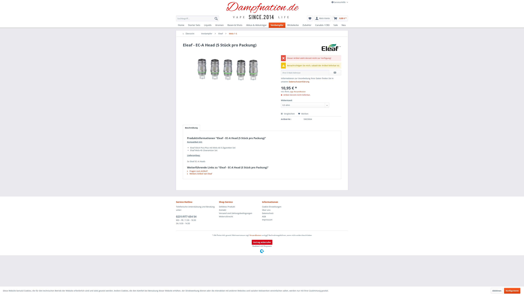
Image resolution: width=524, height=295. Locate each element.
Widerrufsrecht (226, 216)
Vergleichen (289, 113)
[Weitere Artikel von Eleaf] (331, 47)
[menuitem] (197, 18)
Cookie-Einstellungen (271, 206)
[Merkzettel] (310, 18)
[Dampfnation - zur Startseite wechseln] (263, 10)
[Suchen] (216, 18)
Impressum (267, 219)
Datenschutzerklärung (299, 81)
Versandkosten (255, 235)
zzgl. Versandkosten (298, 91)
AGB (264, 216)
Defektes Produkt (227, 206)
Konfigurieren (512, 290)
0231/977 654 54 (186, 216)
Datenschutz (267, 213)
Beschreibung (191, 127)
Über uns (266, 210)
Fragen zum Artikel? (198, 171)
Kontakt (222, 210)
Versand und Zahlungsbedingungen (235, 213)
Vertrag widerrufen (262, 242)
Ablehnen (496, 290)
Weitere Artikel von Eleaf (200, 173)
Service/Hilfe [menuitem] (340, 2)
